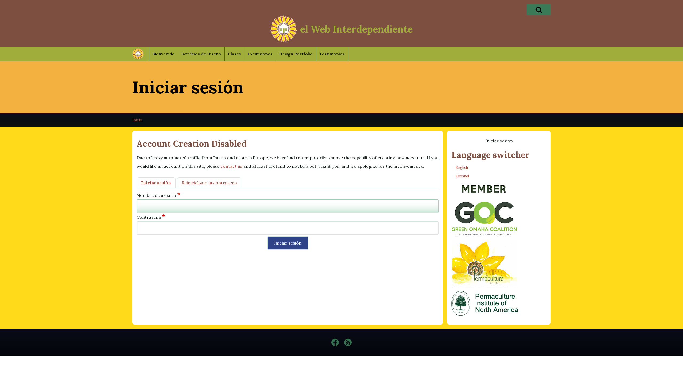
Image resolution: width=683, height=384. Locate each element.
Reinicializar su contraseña (209, 182)
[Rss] (348, 342)
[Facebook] (335, 342)
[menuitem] (163, 54)
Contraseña (149, 217)
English (462, 167)
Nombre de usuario (156, 195)
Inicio (137, 120)
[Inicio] (283, 28)
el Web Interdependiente (356, 29)
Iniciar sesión (156, 182)
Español (462, 176)
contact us (231, 166)
